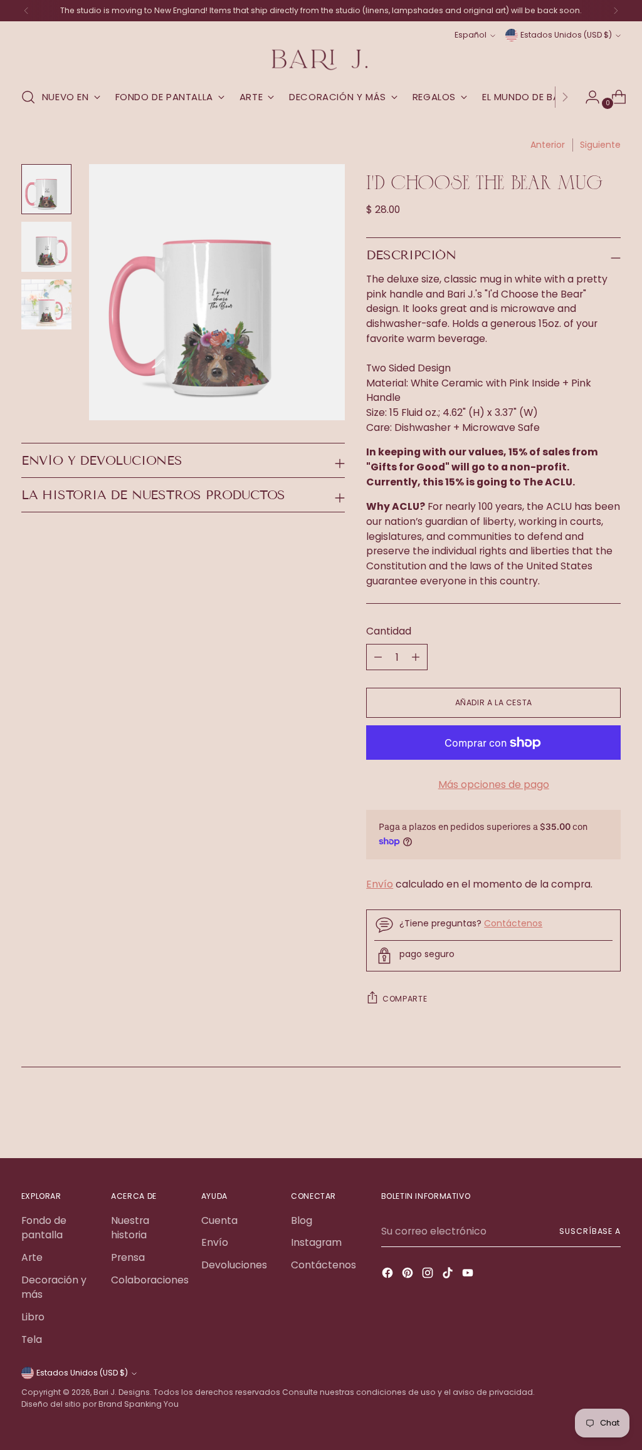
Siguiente (600, 144)
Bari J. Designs (121, 1392)
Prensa (128, 1257)
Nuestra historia (130, 1228)
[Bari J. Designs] (321, 60)
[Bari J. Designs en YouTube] (468, 1274)
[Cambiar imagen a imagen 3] (46, 304)
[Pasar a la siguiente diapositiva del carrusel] (610, 1115)
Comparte (404, 998)
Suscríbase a (590, 1231)
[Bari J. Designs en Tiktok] (448, 1274)
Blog (301, 1220)
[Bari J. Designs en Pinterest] (408, 1274)
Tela (31, 1339)
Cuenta (219, 1220)
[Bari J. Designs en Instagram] (428, 1274)
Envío (379, 884)
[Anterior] (26, 10)
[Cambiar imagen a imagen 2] (46, 247)
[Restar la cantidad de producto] (415, 657)
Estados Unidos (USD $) (566, 34)
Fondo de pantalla (43, 1228)
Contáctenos (513, 923)
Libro (33, 1317)
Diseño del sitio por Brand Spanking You (100, 1404)
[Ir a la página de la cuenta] (587, 97)
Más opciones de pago (493, 784)
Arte (32, 1257)
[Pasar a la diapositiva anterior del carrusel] (581, 1115)
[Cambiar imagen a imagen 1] (46, 189)
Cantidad (388, 631)
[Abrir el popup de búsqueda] (28, 97)
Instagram (316, 1242)
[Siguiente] (615, 10)
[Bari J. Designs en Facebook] (388, 1274)
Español (471, 34)
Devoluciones (234, 1265)
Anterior (547, 144)
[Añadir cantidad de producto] (378, 657)
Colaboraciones (150, 1280)
